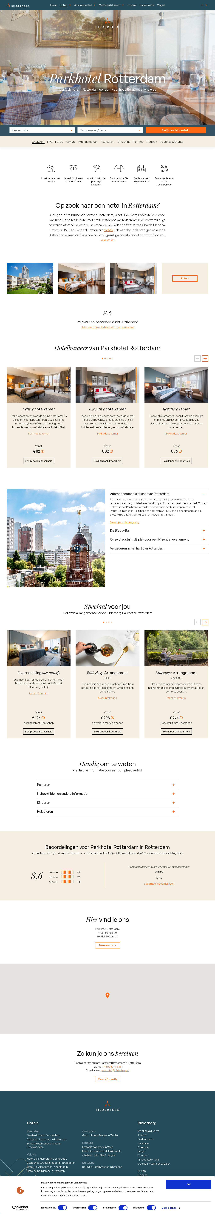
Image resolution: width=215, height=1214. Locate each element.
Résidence (44, 1162)
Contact (142, 1155)
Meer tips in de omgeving (124, 522)
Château (93, 1155)
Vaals (110, 1147)
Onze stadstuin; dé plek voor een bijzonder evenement (149, 539)
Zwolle (114, 1135)
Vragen (161, 5)
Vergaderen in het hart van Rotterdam (137, 548)
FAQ (50, 141)
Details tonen (169, 1207)
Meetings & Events (109, 5)
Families (138, 141)
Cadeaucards (147, 5)
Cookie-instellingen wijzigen (154, 1163)
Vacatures (143, 1143)
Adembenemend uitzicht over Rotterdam (139, 494)
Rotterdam (39, 1139)
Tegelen (112, 1155)
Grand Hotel (94, 1135)
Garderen (69, 1162)
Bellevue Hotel (95, 1166)
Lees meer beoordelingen (159, 883)
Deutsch (142, 1175)
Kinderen (43, 803)
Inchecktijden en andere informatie (62, 794)
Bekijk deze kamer (38, 433)
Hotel (35, 1135)
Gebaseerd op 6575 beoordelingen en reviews (107, 327)
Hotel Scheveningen (43, 1143)
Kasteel (93, 1147)
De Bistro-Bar (120, 530)
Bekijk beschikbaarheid (175, 130)
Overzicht (38, 141)
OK (189, 1184)
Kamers (71, 141)
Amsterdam (52, 1135)
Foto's (59, 141)
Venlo (118, 1151)
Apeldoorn (61, 1166)
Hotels (63, 5)
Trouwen (132, 5)
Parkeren (43, 785)
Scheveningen (35, 1147)
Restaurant (108, 141)
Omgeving (123, 141)
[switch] (92, 1207)
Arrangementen (83, 5)
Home (53, 5)
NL (202, 5)
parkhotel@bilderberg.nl (115, 1070)
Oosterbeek (59, 1158)
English (142, 1170)
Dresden (117, 1166)
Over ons (143, 1147)
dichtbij (109, 230)
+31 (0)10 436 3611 (113, 1066)
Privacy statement (148, 1159)
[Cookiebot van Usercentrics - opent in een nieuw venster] (20, 1208)
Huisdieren (45, 811)
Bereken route (107, 945)
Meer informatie (38, 693)
